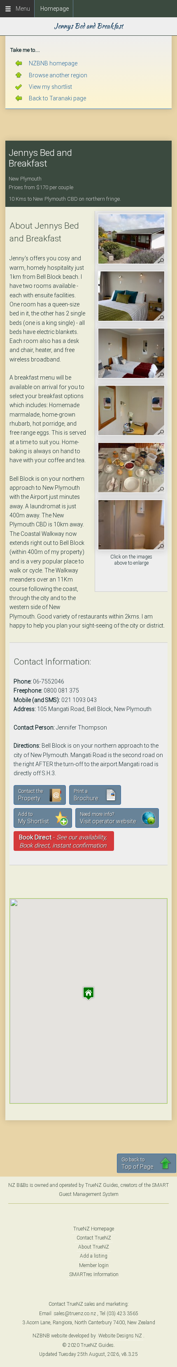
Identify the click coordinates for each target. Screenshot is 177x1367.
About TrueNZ (93, 1247)
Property (30, 795)
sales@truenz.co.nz (75, 1313)
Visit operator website (108, 818)
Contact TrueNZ (94, 1238)
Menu (21, 8)
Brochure (86, 795)
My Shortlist (33, 818)
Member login (94, 1265)
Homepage (54, 8)
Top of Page (137, 1163)
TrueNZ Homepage (93, 1229)
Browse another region (58, 75)
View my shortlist (50, 86)
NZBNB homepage (53, 63)
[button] (88, 993)
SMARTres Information (94, 1274)
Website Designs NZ (120, 1336)
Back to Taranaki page (57, 98)
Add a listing (93, 1256)
